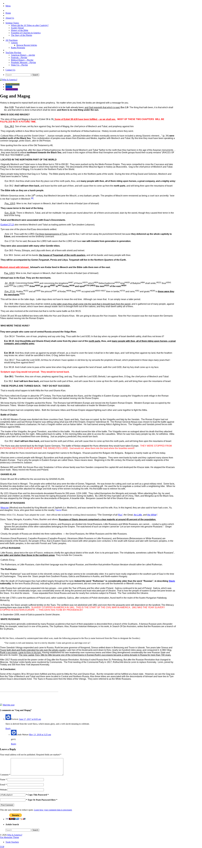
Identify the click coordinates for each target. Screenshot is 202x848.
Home (8, 13)
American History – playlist (23, 55)
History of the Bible (19, 30)
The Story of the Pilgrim (21, 35)
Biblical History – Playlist (22, 60)
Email (3, 784)
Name (3, 779)
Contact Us (10, 70)
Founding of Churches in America (26, 33)
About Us (9, 18)
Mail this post (8, 705)
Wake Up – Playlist (19, 65)
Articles (14, 43)
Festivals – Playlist (19, 57)
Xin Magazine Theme (9, 837)
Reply (8, 728)
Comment (5, 775)
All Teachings (11, 40)
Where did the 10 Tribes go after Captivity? (30, 25)
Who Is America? (14, 835)
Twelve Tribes (11, 89)
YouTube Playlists (13, 52)
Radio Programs (18, 47)
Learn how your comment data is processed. (53, 810)
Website (3, 789)
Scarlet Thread (17, 28)
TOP (2, 847)
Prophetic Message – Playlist (23, 62)
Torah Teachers (12, 842)
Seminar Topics (12, 23)
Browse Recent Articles (26, 45)
